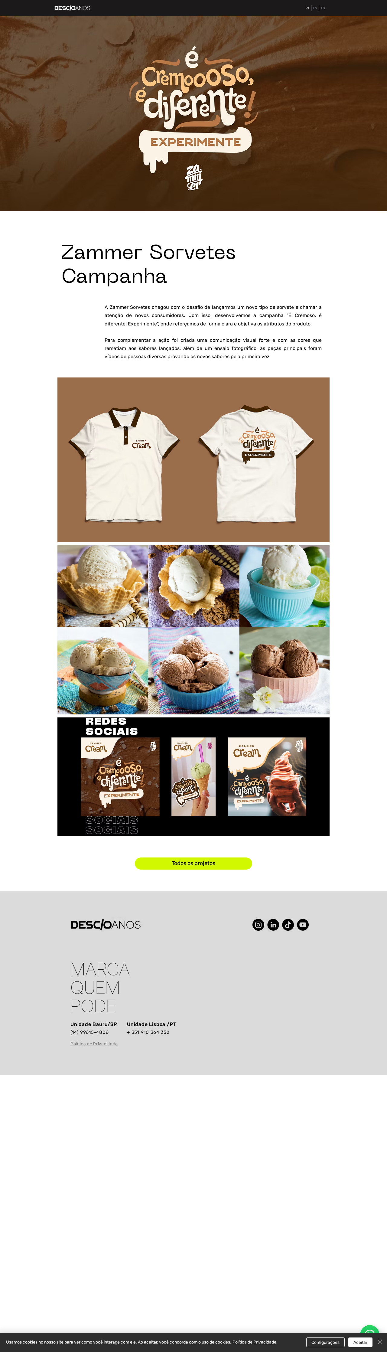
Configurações (325, 1342)
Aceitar (360, 1342)
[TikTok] (288, 925)
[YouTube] (303, 925)
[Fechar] (379, 1342)
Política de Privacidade (254, 1342)
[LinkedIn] (273, 925)
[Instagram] (258, 925)
